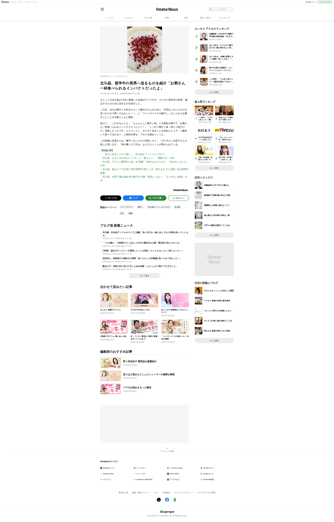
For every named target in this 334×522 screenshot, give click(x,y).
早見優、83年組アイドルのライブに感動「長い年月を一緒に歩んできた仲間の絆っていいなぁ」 (145, 233)
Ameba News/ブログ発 (130, 93)
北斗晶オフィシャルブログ (159, 207)
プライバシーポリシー (183, 492)
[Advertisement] (123, 423)
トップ (110, 17)
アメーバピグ (141, 474)
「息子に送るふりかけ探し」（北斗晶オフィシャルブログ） (134, 154)
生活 (186, 17)
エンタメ (129, 17)
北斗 (122, 213)
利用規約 (166, 492)
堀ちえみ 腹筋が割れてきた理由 (217, 330)
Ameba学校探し (209, 479)
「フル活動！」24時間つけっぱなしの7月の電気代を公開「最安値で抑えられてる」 (142, 242)
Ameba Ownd (108, 474)
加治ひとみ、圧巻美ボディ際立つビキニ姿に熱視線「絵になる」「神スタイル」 (226, 120)
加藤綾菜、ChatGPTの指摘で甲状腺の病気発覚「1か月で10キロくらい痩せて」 (221, 36)
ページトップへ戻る (167, 451)
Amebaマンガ (208, 474)
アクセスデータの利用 (206, 492)
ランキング (224, 17)
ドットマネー (141, 468)
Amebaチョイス (109, 468)
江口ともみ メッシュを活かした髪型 (219, 290)
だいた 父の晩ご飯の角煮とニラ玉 (218, 320)
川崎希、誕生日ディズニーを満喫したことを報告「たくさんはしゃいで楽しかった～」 (143, 250)
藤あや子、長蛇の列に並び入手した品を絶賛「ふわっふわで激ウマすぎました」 (140, 266)
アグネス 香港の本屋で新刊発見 (217, 300)
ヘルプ (156, 492)
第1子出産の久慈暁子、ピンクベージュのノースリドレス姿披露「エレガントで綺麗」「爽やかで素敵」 (221, 71)
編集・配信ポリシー (140, 492)
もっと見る (144, 275)
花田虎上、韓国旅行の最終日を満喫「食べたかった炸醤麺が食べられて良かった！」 (142, 258)
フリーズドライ (126, 207)
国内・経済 (205, 17)
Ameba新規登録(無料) (324, 2)
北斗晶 (177, 207)
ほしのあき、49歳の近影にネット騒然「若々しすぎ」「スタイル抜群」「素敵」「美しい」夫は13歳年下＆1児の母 (221, 60)
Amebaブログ (208, 468)
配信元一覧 (123, 492)
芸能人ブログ (312, 2)
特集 (167, 17)
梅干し (140, 207)
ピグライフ (107, 479)
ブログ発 (148, 17)
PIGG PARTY (174, 474)
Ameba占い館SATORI (144, 479)
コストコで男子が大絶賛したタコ (217, 310)
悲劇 (130, 213)
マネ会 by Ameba (176, 468)
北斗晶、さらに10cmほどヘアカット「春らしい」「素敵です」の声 (138, 157)
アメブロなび (174, 479)
